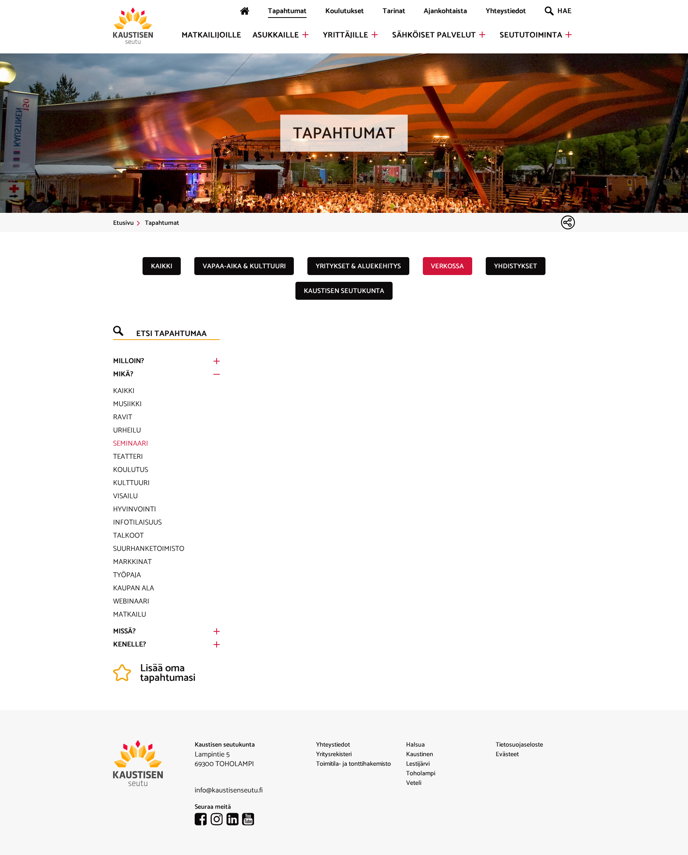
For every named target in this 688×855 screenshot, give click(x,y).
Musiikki (127, 404)
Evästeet (507, 754)
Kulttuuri (131, 483)
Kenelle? (129, 644)
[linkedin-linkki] (234, 820)
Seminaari (130, 444)
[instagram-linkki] (219, 820)
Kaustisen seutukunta (344, 291)
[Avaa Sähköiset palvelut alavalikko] (482, 34)
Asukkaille (275, 35)
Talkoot (128, 536)
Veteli (413, 783)
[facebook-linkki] (203, 820)
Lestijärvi (418, 764)
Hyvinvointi (134, 509)
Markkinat (132, 562)
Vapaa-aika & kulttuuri (244, 266)
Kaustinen (419, 754)
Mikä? (123, 374)
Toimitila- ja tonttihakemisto (353, 764)
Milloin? (128, 361)
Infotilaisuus (137, 523)
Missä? (124, 631)
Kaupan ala (133, 588)
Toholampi (420, 773)
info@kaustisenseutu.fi (229, 790)
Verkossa (447, 266)
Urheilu (127, 430)
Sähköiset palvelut (434, 35)
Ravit (122, 417)
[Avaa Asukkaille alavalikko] (305, 34)
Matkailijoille (211, 35)
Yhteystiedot (506, 11)
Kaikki (161, 266)
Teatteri (128, 457)
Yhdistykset (515, 266)
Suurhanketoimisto (148, 549)
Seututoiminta (531, 35)
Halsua (415, 745)
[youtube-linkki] (250, 820)
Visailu (125, 496)
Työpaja (127, 575)
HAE (564, 11)
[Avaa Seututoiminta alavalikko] (568, 34)
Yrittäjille (345, 35)
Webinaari (131, 601)
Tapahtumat (287, 11)
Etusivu (123, 223)
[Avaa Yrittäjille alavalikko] (374, 34)
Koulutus (130, 470)
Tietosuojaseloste (519, 745)
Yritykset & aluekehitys (358, 266)
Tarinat (394, 11)
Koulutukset (344, 11)
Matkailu (129, 615)
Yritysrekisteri (334, 754)
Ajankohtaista (445, 11)
